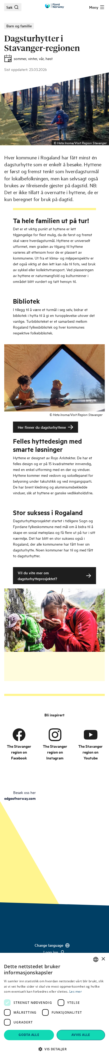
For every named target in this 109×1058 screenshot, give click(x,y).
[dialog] (54, 1005)
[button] (54, 1049)
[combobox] (95, 959)
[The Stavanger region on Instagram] (55, 735)
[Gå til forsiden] (54, 6)
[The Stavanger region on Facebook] (19, 735)
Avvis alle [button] (80, 1034)
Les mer (75, 991)
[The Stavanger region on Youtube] (90, 735)
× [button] (103, 959)
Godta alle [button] (29, 1034)
